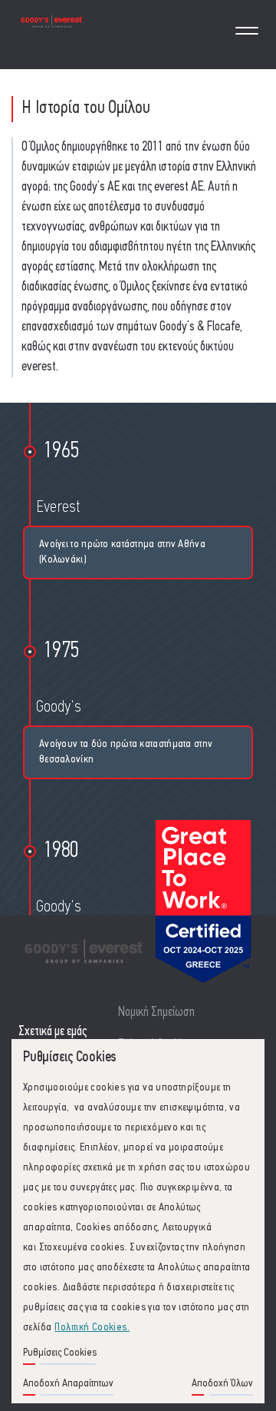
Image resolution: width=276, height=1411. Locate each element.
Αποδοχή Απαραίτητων (68, 1383)
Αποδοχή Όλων (222, 1383)
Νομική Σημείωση (156, 1012)
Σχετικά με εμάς (52, 1031)
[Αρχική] (51, 34)
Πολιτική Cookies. (92, 1327)
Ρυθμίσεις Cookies (60, 1353)
